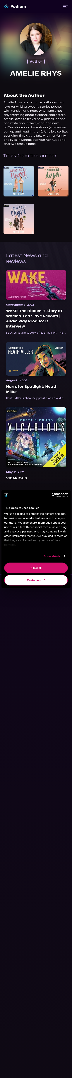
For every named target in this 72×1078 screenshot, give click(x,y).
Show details (52, 556)
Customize (34, 579)
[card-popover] (19, 181)
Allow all (36, 568)
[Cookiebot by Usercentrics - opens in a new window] (52, 494)
